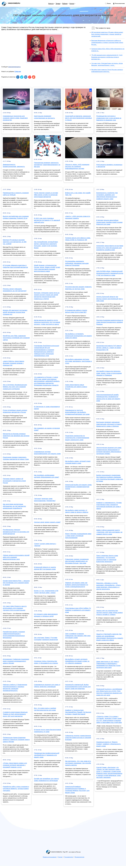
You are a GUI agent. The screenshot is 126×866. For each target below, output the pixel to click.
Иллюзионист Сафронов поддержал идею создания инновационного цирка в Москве (16, 661)
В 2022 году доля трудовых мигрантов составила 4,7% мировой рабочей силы (47, 220)
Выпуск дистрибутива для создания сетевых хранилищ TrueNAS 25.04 (16, 217)
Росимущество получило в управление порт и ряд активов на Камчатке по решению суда (108, 118)
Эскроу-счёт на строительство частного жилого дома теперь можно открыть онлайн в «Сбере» (109, 612)
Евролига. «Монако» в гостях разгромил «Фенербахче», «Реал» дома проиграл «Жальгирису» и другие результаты (108, 586)
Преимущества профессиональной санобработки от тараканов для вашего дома (46, 755)
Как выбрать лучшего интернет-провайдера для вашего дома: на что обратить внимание (77, 661)
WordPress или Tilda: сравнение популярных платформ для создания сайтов (16, 338)
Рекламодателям (79, 857)
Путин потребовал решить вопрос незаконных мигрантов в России (15, 411)
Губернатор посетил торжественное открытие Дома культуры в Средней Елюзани (78, 737)
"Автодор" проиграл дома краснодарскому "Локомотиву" (45, 499)
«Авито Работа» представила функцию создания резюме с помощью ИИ (13, 363)
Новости (51, 3)
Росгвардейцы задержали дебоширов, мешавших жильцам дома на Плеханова (77, 263)
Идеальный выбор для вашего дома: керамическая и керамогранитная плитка (78, 487)
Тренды (58, 3)
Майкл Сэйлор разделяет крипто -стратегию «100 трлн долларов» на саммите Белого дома (109, 532)
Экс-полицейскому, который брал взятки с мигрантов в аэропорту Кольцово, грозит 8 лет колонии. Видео (46, 245)
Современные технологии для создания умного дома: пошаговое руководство (15, 118)
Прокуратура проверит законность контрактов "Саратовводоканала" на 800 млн (47, 165)
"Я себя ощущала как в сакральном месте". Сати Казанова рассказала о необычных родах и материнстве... (106, 57)
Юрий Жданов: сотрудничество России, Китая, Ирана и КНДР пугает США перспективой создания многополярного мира (47, 268)
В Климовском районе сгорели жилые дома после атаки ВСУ (76, 311)
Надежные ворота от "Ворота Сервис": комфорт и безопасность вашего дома (108, 744)
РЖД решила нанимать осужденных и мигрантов (109, 166)
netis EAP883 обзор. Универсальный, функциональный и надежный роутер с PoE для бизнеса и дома (109, 273)
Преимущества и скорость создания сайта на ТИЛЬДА (16, 194)
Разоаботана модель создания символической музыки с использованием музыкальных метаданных (14, 635)
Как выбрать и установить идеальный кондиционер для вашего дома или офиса (78, 336)
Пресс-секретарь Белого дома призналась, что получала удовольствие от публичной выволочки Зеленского (107, 558)
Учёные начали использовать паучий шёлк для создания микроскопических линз (16, 557)
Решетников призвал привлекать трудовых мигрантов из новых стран (16, 458)
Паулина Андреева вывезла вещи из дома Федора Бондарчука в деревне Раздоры (109, 322)
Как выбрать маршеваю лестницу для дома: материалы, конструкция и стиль (78, 361)
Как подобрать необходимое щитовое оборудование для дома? (46, 476)
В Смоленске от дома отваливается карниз (47, 407)
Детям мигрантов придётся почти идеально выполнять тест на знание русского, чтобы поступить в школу (47, 322)
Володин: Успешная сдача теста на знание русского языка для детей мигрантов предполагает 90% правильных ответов (46, 296)
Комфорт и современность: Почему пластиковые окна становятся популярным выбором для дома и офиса (109, 506)
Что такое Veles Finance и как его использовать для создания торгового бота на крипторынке (15, 608)
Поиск (109, 3)
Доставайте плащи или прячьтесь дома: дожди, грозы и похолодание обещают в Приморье (109, 373)
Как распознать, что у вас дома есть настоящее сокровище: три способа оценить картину (78, 763)
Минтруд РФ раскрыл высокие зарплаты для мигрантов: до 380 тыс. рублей (14, 242)
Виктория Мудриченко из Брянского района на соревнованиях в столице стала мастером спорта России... (107, 42)
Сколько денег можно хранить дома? (47, 522)
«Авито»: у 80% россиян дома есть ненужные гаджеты (77, 217)
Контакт (72, 3)
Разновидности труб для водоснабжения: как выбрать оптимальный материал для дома (77, 412)
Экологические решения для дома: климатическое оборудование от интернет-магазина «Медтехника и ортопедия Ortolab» (109, 451)
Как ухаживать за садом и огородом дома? (47, 429)
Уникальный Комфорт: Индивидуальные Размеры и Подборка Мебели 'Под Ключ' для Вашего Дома (77, 789)
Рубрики (64, 3)
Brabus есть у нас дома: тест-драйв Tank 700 (78, 194)
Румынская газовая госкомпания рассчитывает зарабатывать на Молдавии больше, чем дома (77, 561)
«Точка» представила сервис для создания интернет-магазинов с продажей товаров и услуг (15, 765)
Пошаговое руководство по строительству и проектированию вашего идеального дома (77, 438)
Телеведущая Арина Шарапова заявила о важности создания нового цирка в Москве (16, 739)
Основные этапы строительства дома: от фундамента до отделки (46, 662)
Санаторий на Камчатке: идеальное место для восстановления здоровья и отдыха (78, 118)
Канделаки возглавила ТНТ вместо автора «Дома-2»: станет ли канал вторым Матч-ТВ (109, 348)
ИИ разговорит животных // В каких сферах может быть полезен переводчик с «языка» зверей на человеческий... (107, 34)
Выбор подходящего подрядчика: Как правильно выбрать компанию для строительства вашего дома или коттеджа (109, 478)
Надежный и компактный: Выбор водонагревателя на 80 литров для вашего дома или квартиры (78, 686)
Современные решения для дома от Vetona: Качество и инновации (47, 686)
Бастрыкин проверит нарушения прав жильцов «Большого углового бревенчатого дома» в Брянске (109, 424)
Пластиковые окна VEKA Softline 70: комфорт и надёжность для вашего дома (78, 610)
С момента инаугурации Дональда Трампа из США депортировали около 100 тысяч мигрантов (15, 714)
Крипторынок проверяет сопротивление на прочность (44, 117)
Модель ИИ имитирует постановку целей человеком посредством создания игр (15, 312)
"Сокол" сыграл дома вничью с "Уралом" (45, 545)
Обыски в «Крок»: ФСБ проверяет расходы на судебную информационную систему (77, 166)
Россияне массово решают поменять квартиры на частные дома (78, 288)
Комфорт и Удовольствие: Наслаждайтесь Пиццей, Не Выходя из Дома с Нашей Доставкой (78, 712)
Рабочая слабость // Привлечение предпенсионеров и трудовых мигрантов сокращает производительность (15, 688)
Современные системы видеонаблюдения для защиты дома (47, 453)
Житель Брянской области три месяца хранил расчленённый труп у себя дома (109, 299)
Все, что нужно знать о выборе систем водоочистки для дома (45, 709)
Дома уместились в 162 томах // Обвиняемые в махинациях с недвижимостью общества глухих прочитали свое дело (108, 664)
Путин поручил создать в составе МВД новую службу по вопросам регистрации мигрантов (46, 195)
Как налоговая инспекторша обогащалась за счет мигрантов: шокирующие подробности (14, 506)
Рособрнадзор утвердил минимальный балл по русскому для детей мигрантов (16, 532)
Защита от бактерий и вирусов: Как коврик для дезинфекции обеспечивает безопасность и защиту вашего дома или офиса (109, 637)
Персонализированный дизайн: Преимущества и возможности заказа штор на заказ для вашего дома (108, 398)
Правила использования (49, 857)
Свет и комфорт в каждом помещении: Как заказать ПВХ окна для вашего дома (77, 636)
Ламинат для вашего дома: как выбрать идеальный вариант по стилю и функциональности (76, 585)
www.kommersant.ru (14, 67)
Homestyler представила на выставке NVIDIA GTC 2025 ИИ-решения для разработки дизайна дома (109, 248)
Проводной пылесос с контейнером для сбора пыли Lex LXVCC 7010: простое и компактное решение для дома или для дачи (109, 692)
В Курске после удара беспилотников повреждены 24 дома (47, 730)
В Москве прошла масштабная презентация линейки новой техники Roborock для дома (109, 222)
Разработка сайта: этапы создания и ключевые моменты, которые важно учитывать (16, 788)
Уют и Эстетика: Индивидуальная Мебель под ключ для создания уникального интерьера (15, 387)
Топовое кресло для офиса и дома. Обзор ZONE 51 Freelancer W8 (78, 239)
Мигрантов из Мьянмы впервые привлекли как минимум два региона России (16, 436)
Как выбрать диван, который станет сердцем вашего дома (78, 462)
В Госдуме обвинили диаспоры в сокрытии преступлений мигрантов (15, 266)
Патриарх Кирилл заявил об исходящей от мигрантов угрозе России (14, 481)
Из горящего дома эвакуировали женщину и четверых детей (46, 615)
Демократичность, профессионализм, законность (14, 165)
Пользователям (120, 3)
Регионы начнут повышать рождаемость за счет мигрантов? (14, 290)
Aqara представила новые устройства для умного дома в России (76, 387)
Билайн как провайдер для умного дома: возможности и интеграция (46, 779)
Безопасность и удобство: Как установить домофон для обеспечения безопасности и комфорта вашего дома (107, 196)
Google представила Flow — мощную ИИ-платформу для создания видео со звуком (16, 583)
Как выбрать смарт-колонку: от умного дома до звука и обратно (76, 511)
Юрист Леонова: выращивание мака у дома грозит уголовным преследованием (78, 536)
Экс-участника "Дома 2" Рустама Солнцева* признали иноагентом (46, 638)
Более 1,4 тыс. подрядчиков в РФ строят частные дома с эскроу (46, 592)
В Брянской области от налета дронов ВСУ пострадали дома (45, 568)
